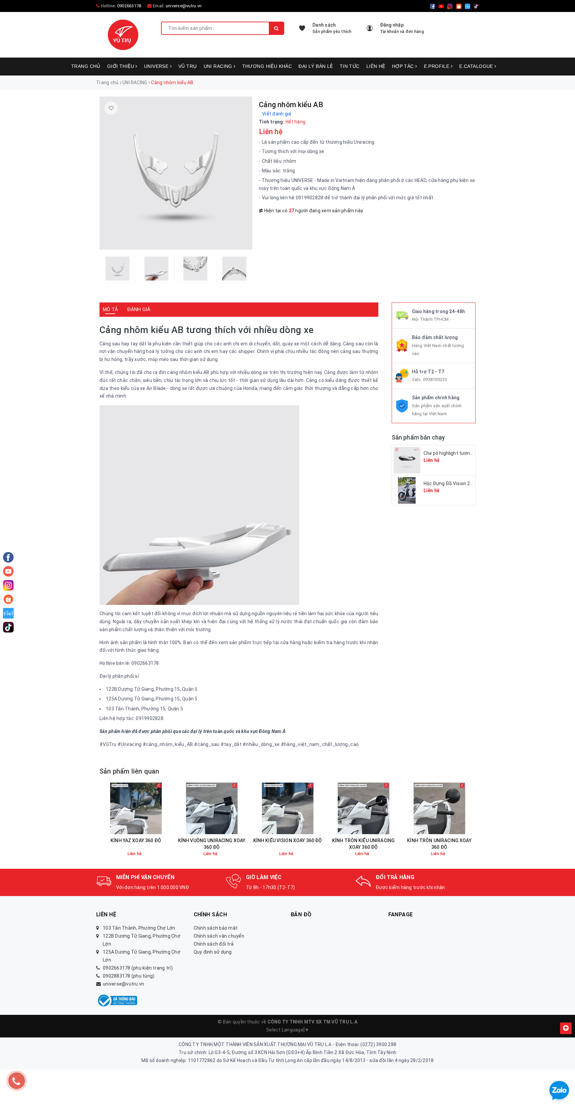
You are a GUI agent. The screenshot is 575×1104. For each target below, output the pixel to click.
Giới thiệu (121, 66)
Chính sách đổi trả (214, 944)
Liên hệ (375, 66)
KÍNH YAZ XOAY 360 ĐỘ (135, 840)
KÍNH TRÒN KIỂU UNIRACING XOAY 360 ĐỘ (363, 844)
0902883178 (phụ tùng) (128, 976)
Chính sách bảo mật (216, 928)
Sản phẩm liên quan (129, 771)
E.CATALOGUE (476, 66)
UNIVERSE (157, 66)
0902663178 (129, 5)
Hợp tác (403, 66)
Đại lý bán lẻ (315, 66)
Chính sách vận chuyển (219, 936)
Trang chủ (85, 66)
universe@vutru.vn (184, 5)
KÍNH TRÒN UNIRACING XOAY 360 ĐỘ (439, 844)
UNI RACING (219, 66)
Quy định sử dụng (213, 952)
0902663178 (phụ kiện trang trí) (138, 968)
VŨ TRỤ (187, 66)
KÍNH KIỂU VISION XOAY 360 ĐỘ (287, 840)
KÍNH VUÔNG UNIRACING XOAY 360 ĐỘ (212, 844)
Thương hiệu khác (267, 66)
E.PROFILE (437, 66)
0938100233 (435, 379)
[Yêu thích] (111, 108)
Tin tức (350, 66)
